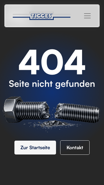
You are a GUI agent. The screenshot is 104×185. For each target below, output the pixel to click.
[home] (44, 16)
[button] (87, 15)
